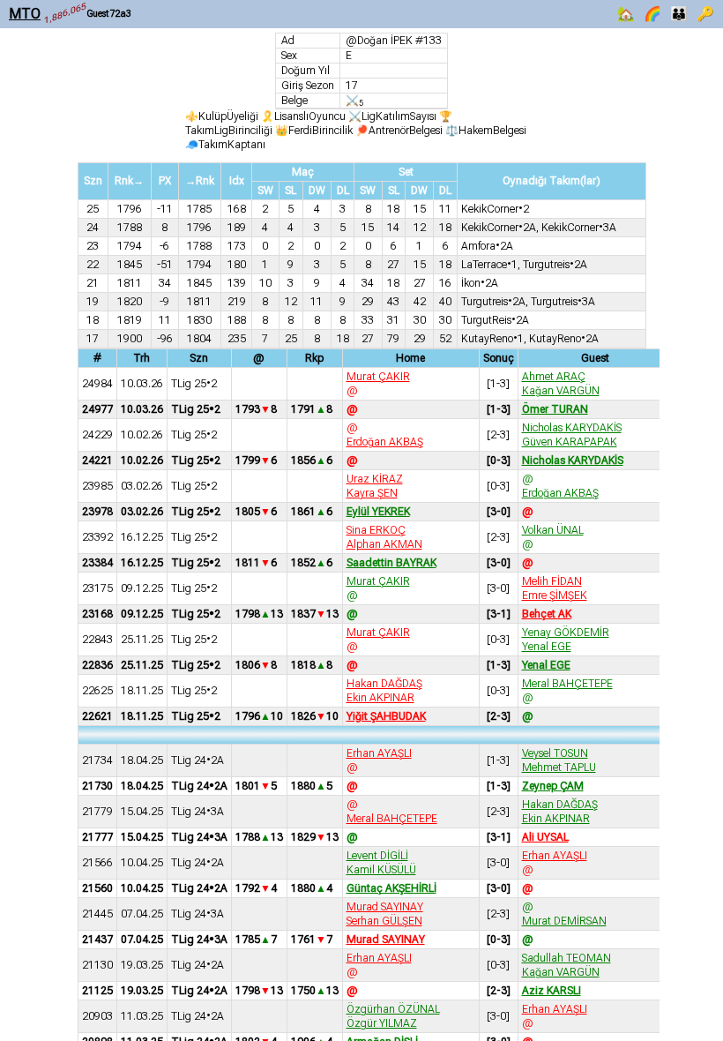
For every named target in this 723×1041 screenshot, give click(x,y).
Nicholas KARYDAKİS (572, 428)
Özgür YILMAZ (382, 1023)
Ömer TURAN (555, 409)
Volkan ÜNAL (553, 530)
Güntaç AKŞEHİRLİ (391, 888)
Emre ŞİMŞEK (554, 595)
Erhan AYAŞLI (379, 753)
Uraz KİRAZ (375, 479)
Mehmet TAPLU (559, 767)
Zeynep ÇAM (553, 786)
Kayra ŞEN (372, 493)
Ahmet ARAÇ (553, 377)
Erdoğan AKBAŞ (385, 442)
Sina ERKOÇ (376, 530)
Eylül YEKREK (378, 512)
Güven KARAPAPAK (569, 442)
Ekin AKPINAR (380, 698)
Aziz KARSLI (551, 991)
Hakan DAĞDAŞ (384, 684)
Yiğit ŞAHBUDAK (386, 716)
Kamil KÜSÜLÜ (381, 870)
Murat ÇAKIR (378, 377)
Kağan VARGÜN (561, 391)
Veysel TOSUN (555, 753)
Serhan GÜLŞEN (384, 921)
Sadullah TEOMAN (566, 958)
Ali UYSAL (545, 837)
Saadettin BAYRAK (391, 563)
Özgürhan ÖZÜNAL (393, 1009)
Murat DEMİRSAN (564, 921)
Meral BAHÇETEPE (567, 684)
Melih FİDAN (552, 581)
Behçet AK (546, 614)
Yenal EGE (546, 646)
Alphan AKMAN (384, 544)
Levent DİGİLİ (377, 856)
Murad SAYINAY (385, 907)
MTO (25, 13)
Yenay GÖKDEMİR (565, 632)
